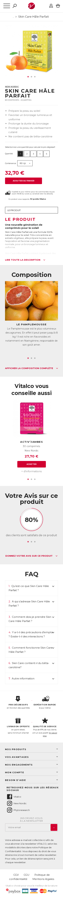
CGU (26, 874)
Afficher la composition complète (29, 368)
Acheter (31, 464)
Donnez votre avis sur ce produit (29, 556)
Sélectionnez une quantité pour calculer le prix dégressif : (30, 147)
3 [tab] (35, 76)
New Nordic (12, 86)
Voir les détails (46, 194)
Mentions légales (43, 879)
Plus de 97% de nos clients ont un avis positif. (44, 731)
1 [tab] (28, 76)
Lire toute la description (23, 260)
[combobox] (25, 163)
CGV (16, 874)
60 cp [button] (23, 163)
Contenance (10, 163)
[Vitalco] (31, 7)
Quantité (9, 153)
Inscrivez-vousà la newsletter (31, 819)
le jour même (45, 706)
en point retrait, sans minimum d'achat (18, 729)
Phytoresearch (22, 810)
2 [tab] (31, 76)
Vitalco (17, 796)
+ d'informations (31, 471)
